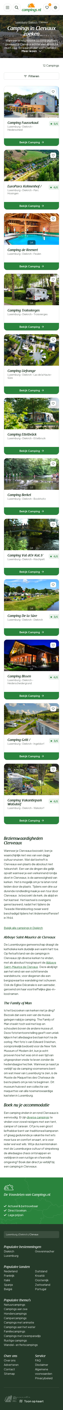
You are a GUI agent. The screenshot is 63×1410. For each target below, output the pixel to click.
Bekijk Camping (29, 142)
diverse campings (38, 1117)
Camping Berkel (27, 496)
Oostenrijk (41, 1280)
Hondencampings (15, 1313)
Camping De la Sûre (25, 617)
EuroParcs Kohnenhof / (24, 190)
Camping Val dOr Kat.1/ (26, 557)
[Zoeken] (16, 7)
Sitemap (9, 1373)
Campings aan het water (19, 1327)
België (8, 1289)
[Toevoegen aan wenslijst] (53, 91)
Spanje (8, 1284)
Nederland (11, 1271)
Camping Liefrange (30, 374)
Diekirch (33, 22)
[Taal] (55, 7)
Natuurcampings (14, 1304)
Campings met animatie (19, 1322)
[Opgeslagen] (47, 7)
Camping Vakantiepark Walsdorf (26, 804)
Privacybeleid (43, 1378)
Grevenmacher (44, 1251)
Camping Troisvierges (28, 312)
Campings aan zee (15, 1309)
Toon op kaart (34, 1401)
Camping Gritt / (26, 741)
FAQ (38, 1360)
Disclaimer (41, 1364)
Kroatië (40, 1275)
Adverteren (11, 1364)
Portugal (40, 1289)
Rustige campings (15, 1340)
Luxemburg (21, 22)
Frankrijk (9, 1275)
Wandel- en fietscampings (21, 1345)
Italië (7, 1280)
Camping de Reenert (24, 251)
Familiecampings (14, 1331)
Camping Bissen (20, 680)
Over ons (10, 1360)
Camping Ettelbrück (27, 436)
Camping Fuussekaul (23, 126)
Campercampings (15, 1318)
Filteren (34, 76)
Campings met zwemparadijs (22, 1336)
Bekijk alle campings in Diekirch (23, 928)
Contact (9, 1369)
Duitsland (41, 1271)
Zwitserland (42, 1284)
